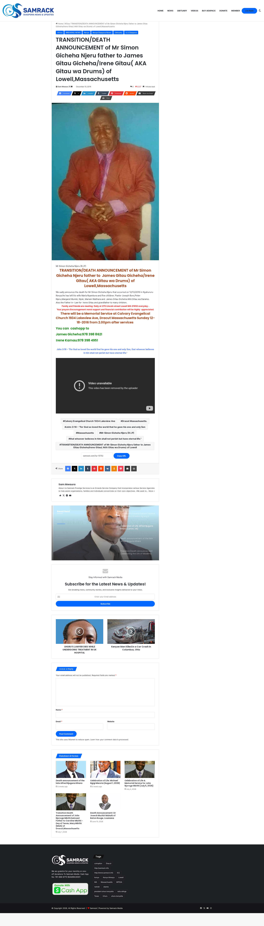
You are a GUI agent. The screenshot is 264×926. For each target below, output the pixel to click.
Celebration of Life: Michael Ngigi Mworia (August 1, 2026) (105, 782)
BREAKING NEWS (73, 32)
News (170, 10)
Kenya (86, 32)
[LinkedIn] (81, 468)
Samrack (93, 908)
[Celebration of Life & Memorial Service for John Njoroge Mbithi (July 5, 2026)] (140, 769)
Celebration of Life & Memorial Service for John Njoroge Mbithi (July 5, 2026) (139, 783)
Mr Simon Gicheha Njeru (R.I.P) (117, 432)
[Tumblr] (87, 468)
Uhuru (105, 896)
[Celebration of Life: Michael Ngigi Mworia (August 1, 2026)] (105, 769)
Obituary (182, 10)
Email (59, 721)
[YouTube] (70, 495)
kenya (96, 877)
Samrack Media (116, 908)
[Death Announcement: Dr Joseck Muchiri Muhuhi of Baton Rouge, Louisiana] (105, 801)
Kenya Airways (109, 877)
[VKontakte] (107, 468)
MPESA (119, 882)
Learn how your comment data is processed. (109, 739)
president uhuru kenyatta (104, 891)
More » (152, 491)
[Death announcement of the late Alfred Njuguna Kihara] (71, 769)
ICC (118, 873)
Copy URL (121, 456)
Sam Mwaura (63, 87)
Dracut (108, 863)
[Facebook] (68, 468)
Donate (223, 10)
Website (110, 721)
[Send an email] (71, 87)
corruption (98, 863)
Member (235, 10)
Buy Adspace (209, 10)
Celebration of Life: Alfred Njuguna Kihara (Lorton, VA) (83, 534)
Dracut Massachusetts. (134, 421)
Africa (67, 23)
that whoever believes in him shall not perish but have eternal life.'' (105, 438)
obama (106, 887)
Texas (96, 896)
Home (160, 10)
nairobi (97, 887)
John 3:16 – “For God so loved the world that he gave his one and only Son (105, 427)
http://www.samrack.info (103, 873)
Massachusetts (85, 432)
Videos (194, 10)
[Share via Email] (127, 468)
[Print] (134, 468)
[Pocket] (120, 468)
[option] (105, 533)
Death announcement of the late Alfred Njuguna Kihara (70, 782)
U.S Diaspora (131, 32)
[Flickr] (66, 495)
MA (95, 882)
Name (59, 710)
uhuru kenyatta (117, 896)
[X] (74, 468)
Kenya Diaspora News (102, 32)
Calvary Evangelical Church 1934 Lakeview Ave (89, 421)
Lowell (120, 877)
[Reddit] (101, 468)
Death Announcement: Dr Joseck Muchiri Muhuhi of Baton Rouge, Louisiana (103, 815)
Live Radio (249, 11)
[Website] (60, 495)
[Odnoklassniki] (114, 468)
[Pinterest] (94, 468)
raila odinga (121, 891)
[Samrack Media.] (28, 10)
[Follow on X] (70, 87)
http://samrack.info (101, 868)
